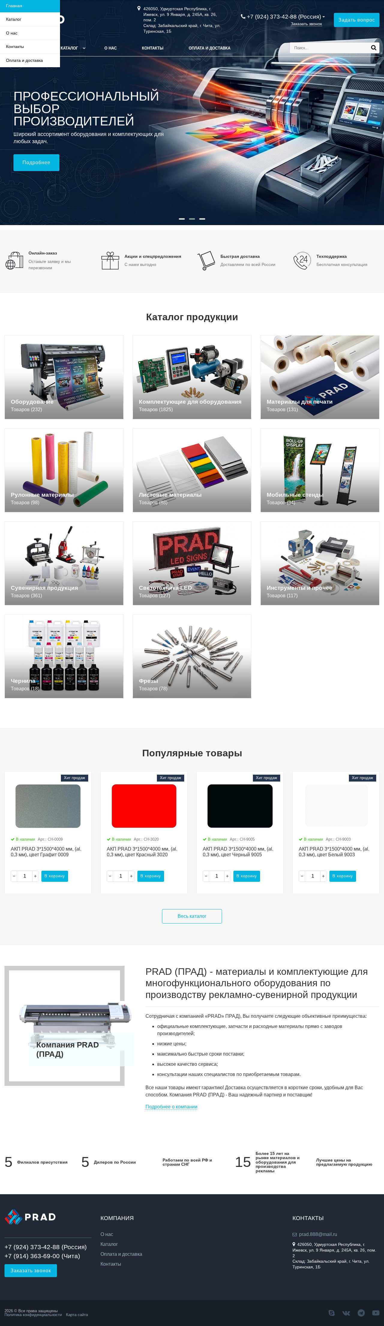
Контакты (153, 48)
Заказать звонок (306, 23)
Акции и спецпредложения (152, 256)
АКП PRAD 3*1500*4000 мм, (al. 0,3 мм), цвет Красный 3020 (142, 851)
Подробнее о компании (171, 1106)
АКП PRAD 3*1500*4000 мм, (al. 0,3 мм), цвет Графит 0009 (46, 851)
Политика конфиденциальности (33, 1314)
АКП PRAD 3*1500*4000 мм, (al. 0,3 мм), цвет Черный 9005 (238, 851)
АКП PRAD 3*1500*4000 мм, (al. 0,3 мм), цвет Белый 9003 (334, 851)
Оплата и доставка (209, 48)
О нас (110, 48)
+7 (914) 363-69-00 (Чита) (42, 1255)
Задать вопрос (356, 20)
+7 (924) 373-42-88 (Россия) (284, 17)
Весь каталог (192, 916)
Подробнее (36, 162)
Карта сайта (77, 1314)
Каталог (69, 48)
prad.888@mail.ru (318, 1234)
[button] (182, 219)
